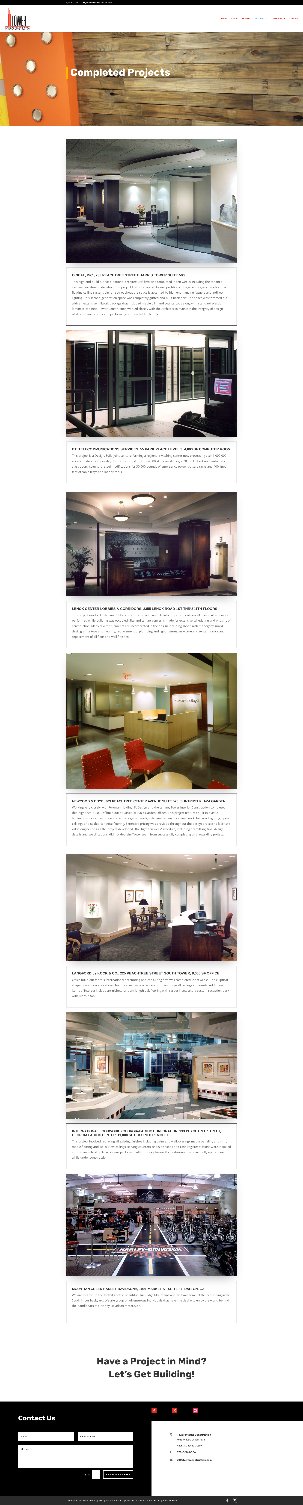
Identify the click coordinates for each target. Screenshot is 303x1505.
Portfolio (259, 19)
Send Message (118, 1474)
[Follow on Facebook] (154, 1410)
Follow (163, 1410)
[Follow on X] (174, 1410)
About (234, 19)
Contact (293, 19)
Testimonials (278, 19)
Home (224, 19)
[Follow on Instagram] (195, 1410)
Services (246, 19)
